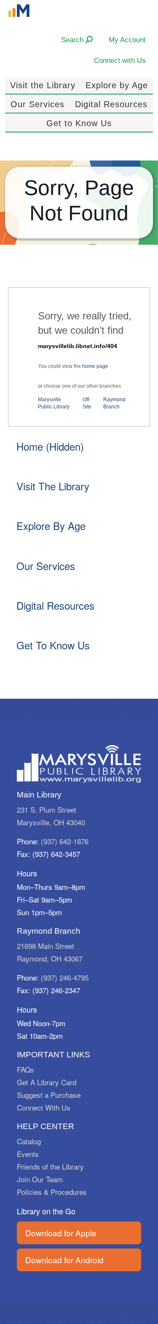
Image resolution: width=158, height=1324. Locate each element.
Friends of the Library (50, 1166)
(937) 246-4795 (64, 977)
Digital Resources (111, 104)
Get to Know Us (79, 123)
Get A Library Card (46, 1082)
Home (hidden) (50, 446)
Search (73, 39)
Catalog (29, 1141)
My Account (127, 39)
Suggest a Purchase (48, 1094)
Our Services (37, 104)
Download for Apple (60, 1232)
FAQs (25, 1069)
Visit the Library (42, 85)
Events (28, 1153)
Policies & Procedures (52, 1191)
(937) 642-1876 (64, 841)
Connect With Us (43, 1107)
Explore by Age (117, 85)
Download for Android (64, 1259)
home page (95, 366)
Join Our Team (40, 1179)
